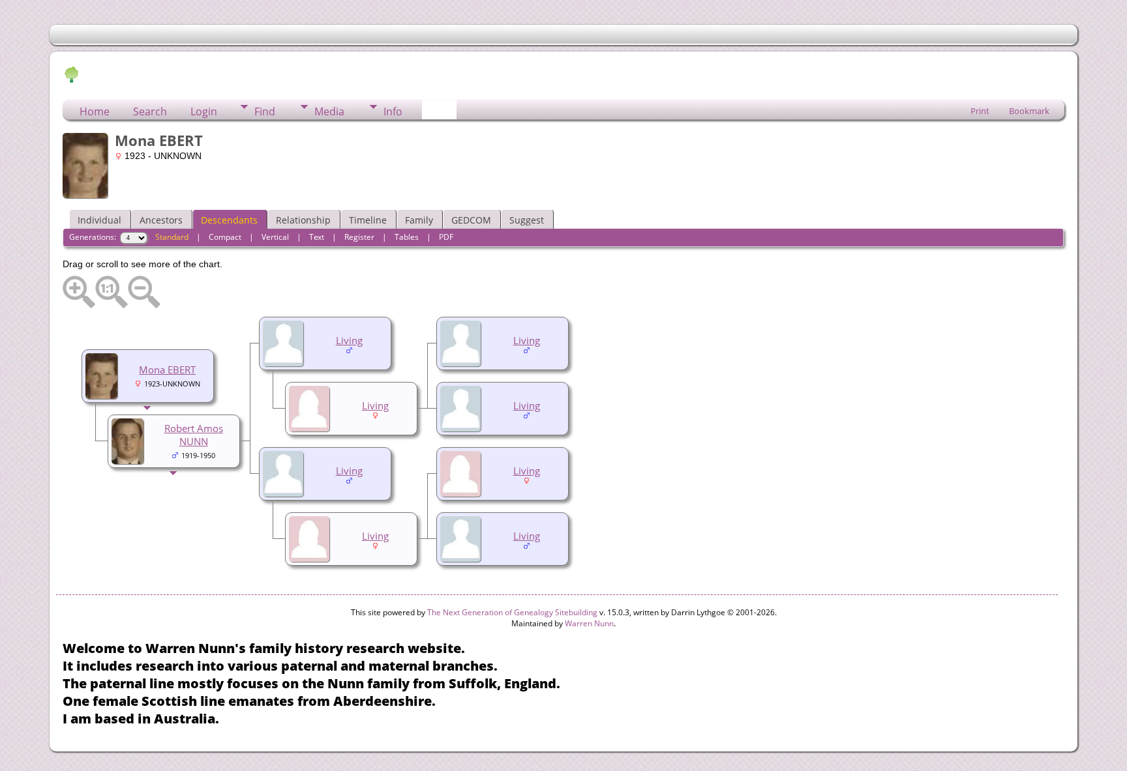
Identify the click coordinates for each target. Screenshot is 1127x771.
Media (329, 111)
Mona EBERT (167, 369)
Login (203, 111)
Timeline (368, 220)
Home (95, 111)
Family (419, 220)
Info (392, 111)
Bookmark (1029, 111)
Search (150, 111)
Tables (407, 236)
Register (359, 236)
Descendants (229, 220)
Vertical (275, 236)
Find (264, 111)
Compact (225, 236)
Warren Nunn (589, 623)
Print (979, 111)
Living (526, 340)
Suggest (526, 220)
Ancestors (161, 220)
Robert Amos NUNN (193, 435)
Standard (171, 236)
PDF (446, 236)
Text (316, 236)
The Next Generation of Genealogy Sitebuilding (512, 612)
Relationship (303, 220)
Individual (99, 220)
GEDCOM (471, 220)
